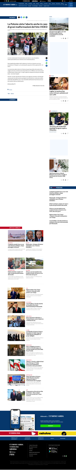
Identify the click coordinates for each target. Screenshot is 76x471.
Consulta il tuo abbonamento (14, 438)
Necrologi (58, 3)
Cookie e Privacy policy (33, 445)
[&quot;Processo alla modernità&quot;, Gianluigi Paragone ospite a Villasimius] (58, 118)
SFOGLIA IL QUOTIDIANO (70, 4)
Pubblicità (31, 448)
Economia (46, 3)
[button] (19, 17)
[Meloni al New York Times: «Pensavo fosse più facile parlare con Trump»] (16, 293)
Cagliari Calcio (46, 5)
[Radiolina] (35, 1)
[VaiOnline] (43, 1)
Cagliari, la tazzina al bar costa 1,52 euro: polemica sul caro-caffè (58, 92)
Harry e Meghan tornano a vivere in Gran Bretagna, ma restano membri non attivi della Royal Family (34, 348)
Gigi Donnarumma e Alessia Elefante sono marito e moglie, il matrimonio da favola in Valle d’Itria (58, 175)
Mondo (37, 3)
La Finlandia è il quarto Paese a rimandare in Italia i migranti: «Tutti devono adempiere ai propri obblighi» (34, 334)
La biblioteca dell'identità (41, 438)
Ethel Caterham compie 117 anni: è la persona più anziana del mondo (58, 204)
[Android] (57, 451)
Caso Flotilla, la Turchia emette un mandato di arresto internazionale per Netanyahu (58, 222)
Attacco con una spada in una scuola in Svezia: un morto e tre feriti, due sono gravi (57, 210)
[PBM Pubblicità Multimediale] (49, 1)
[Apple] (57, 448)
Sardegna (30, 3)
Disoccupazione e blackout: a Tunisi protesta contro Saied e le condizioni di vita (34, 319)
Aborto (12, 93)
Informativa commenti (33, 454)
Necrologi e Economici (33, 446)
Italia (34, 3)
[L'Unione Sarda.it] (10, 4)
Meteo (62, 3)
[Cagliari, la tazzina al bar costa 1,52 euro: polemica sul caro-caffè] (58, 83)
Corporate (31, 455)
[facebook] (6, 1)
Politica (41, 3)
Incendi (29, 5)
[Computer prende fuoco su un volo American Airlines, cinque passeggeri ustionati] (16, 236)
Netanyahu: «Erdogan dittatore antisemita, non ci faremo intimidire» (57, 199)
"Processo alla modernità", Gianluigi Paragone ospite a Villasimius (58, 128)
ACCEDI (71, 1)
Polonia (10, 89)
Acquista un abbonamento (27, 438)
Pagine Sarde (62, 438)
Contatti (30, 450)
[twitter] (4, 1)
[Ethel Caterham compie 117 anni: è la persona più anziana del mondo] (16, 263)
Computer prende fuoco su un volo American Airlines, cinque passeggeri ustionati (58, 193)
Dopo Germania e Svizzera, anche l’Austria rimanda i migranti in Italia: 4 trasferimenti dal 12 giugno (33, 378)
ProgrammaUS (21, 3)
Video (26, 3)
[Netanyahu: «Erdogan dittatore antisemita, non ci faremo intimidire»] (34, 236)
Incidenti (40, 5)
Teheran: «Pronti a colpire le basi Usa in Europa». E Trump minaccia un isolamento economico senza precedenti (35, 363)
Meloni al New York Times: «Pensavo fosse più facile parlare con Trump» (58, 216)
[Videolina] (26, 1)
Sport (50, 3)
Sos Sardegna (35, 5)
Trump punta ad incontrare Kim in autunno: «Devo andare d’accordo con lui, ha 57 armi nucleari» (34, 393)
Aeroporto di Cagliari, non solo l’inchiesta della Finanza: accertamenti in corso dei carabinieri (57, 34)
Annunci (53, 3)
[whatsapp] (8, 1)
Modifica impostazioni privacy (34, 452)
